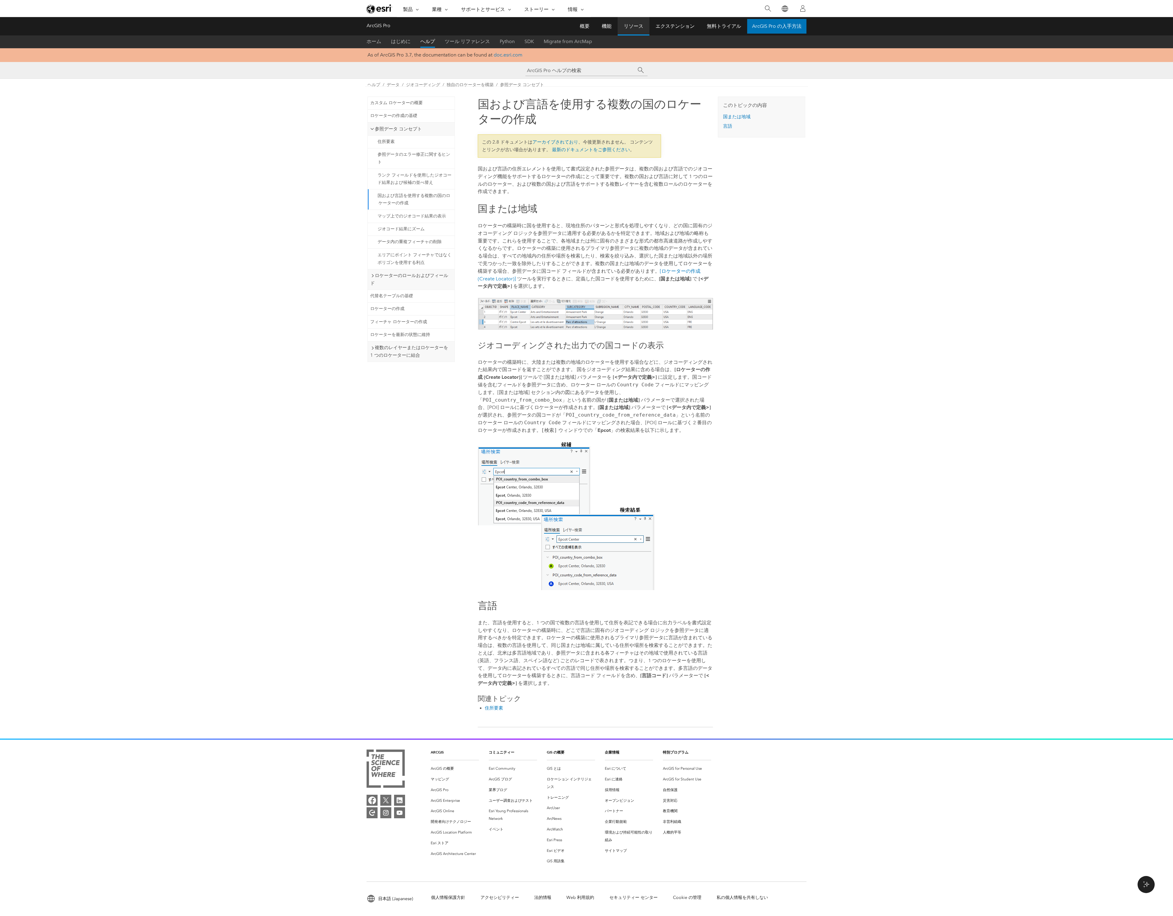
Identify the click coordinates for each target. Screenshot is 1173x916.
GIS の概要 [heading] (556, 752)
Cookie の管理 (687, 897)
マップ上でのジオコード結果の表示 (412, 216)
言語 (727, 126)
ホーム (374, 41)
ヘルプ (427, 41)
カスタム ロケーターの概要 (396, 102)
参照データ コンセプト (522, 84)
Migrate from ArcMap (568, 41)
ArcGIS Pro (378, 25)
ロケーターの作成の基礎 (393, 115)
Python (507, 41)
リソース (633, 26)
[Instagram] (385, 812)
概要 (585, 26)
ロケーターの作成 (387, 308)
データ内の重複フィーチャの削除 (410, 241)
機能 (607, 26)
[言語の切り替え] (784, 8)
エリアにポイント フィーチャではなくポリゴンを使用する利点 (414, 258)
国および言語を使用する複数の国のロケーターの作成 (414, 199)
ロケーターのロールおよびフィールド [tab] (409, 279)
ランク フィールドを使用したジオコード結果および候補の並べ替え (414, 179)
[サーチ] (641, 70)
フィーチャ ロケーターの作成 (398, 321)
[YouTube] (399, 812)
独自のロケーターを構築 (470, 84)
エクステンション (675, 26)
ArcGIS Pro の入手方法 (777, 26)
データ (393, 84)
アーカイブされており (555, 142)
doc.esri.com (508, 55)
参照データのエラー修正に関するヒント (414, 158)
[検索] (767, 8)
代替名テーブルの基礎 (391, 295)
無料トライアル (724, 26)
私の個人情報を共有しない (742, 897)
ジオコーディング (423, 84)
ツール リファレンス (467, 41)
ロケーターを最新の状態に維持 (400, 334)
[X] (385, 800)
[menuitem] (455, 768)
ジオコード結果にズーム (401, 229)
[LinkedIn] (399, 800)
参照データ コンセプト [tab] (398, 129)
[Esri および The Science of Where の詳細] (386, 770)
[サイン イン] (803, 8)
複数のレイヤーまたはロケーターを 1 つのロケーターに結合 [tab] (409, 351)
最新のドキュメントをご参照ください (591, 149)
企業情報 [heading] (612, 752)
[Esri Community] (372, 812)
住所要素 (386, 141)
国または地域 (737, 116)
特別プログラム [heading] (676, 752)
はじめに (401, 41)
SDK (529, 41)
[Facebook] (372, 800)
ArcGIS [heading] (437, 752)
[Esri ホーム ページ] (379, 9)
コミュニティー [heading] (501, 752)
